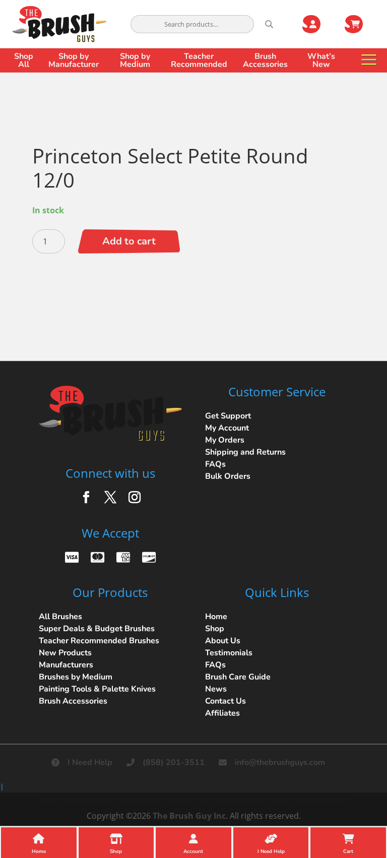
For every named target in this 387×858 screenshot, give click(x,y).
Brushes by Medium (75, 676)
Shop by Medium (135, 60)
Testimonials (228, 652)
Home (216, 616)
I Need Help (90, 762)
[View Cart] (360, 24)
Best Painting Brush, (129, 799)
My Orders (224, 440)
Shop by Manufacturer (73, 60)
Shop (214, 628)
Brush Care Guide (238, 676)
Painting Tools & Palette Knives (97, 689)
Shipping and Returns (245, 452)
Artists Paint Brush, (68, 799)
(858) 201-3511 (174, 762)
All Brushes (60, 616)
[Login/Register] (317, 24)
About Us (222, 640)
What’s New (321, 60)
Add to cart (129, 241)
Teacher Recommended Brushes (99, 640)
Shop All (23, 60)
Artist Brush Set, (186, 799)
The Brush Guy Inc (189, 815)
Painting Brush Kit (320, 799)
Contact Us (225, 701)
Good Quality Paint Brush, (252, 799)
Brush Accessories (265, 60)
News (216, 689)
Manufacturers (66, 664)
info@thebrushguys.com (280, 762)
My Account (227, 428)
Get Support (228, 415)
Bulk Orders (227, 476)
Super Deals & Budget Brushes (97, 628)
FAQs (215, 464)
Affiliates (222, 713)
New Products (65, 652)
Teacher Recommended (199, 60)
